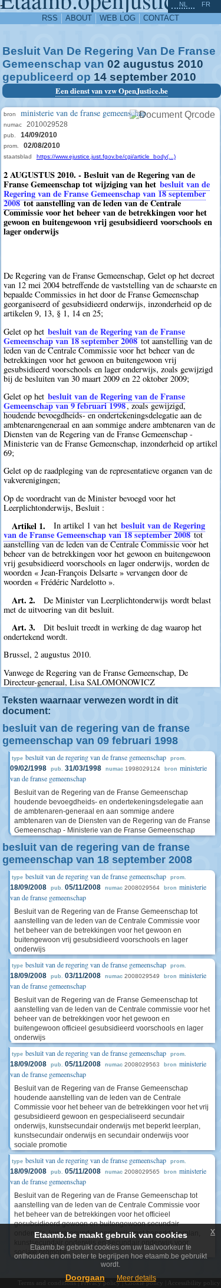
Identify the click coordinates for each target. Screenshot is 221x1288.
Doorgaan (85, 1277)
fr (206, 4)
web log (118, 18)
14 (100, 77)
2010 (190, 64)
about (78, 18)
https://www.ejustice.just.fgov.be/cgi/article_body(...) (106, 156)
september (138, 77)
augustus (148, 64)
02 (113, 64)
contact (161, 18)
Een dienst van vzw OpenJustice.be (111, 90)
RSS (50, 18)
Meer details (136, 1278)
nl (183, 4)
